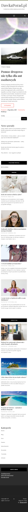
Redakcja (3, 112)
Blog (2, 434)
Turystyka (3, 454)
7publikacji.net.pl (5, 473)
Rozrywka (3, 450)
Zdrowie (3, 458)
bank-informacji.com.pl (7, 475)
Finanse (3, 442)
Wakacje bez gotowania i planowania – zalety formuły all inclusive (13, 343)
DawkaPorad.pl (14, 5)
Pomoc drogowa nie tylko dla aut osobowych (12, 76)
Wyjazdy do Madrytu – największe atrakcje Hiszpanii (11, 408)
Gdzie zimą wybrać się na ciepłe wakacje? (14, 377)
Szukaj (3, 115)
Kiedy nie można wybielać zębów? (11, 194)
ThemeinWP (23, 502)
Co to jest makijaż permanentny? (11, 263)
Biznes (8, 67)
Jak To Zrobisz (4, 167)
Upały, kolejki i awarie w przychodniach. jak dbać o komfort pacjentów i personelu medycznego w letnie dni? (13, 130)
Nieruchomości (4, 446)
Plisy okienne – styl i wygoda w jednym (11, 152)
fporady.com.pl (5, 477)
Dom (2, 438)
